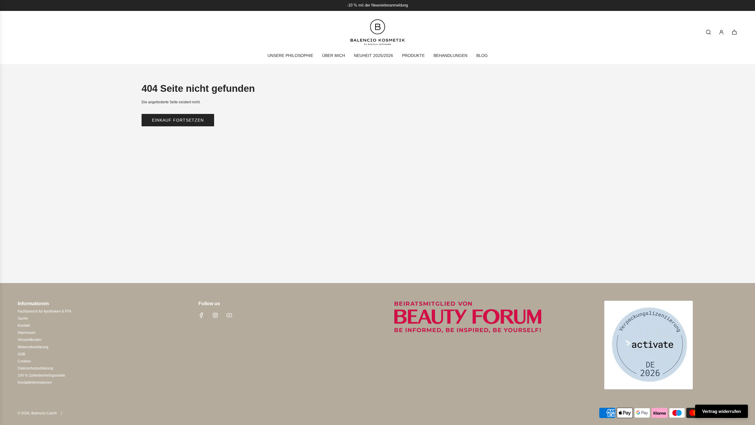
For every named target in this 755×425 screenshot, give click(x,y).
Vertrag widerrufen (721, 411)
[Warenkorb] (734, 32)
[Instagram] (215, 315)
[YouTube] (229, 315)
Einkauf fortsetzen (178, 120)
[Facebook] (201, 315)
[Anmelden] (721, 32)
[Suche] (708, 32)
